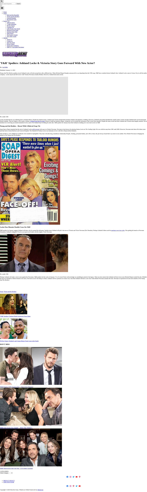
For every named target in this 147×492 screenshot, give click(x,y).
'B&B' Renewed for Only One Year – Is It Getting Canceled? (16, 468)
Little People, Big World (13, 29)
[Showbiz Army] (15, 59)
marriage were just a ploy (118, 230)
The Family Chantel (12, 35)
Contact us (10, 41)
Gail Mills (5, 67)
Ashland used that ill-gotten (37, 121)
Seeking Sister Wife (12, 32)
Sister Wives (10, 33)
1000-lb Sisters (11, 22)
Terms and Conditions (13, 45)
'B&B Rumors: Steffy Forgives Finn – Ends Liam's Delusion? (16, 387)
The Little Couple (11, 36)
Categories (4, 471)
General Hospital (11, 18)
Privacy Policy (11, 44)
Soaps (1, 291)
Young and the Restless (13, 16)
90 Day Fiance (11, 25)
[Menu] (2, 8)
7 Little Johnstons (11, 24)
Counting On (10, 27)
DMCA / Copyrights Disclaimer (15, 47)
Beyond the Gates (11, 19)
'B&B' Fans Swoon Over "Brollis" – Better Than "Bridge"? (16, 427)
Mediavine (40, 490)
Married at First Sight (12, 30)
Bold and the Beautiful (13, 15)
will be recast (35, 129)
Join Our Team (11, 42)
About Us (9, 39)
